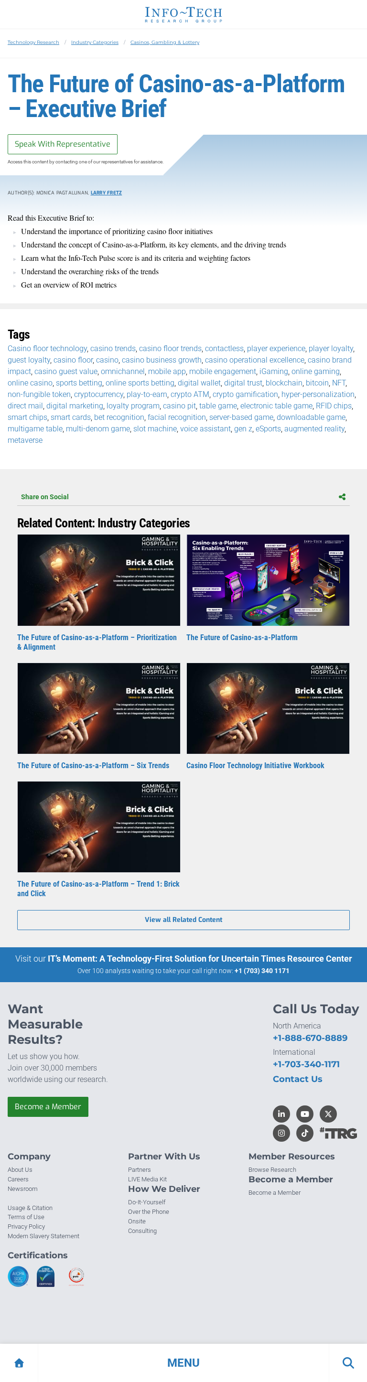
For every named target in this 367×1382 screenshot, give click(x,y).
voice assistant (205, 428)
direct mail (25, 405)
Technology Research (33, 42)
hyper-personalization (318, 394)
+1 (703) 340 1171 (262, 971)
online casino (30, 382)
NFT (338, 382)
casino (107, 359)
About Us (20, 1169)
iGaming (273, 371)
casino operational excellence (254, 359)
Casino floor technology (47, 348)
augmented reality (314, 428)
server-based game (241, 417)
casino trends (113, 348)
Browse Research (272, 1169)
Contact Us (298, 1079)
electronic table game (276, 405)
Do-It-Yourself (146, 1202)
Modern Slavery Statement (43, 1236)
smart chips (27, 417)
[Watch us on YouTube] (304, 1114)
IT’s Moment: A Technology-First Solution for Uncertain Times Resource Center (200, 958)
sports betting (79, 382)
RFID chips (334, 405)
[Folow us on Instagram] (281, 1133)
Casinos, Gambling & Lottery (164, 42)
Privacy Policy (26, 1226)
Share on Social (45, 497)
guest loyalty (29, 359)
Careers (18, 1179)
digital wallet (199, 382)
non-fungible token (39, 394)
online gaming (315, 371)
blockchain (284, 382)
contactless (224, 348)
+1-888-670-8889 (310, 1038)
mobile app (167, 371)
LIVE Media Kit (147, 1179)
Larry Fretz (106, 193)
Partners (139, 1169)
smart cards (71, 417)
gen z (243, 428)
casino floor (73, 359)
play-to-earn (147, 394)
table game (218, 405)
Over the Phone (148, 1211)
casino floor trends (170, 348)
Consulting (142, 1230)
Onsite (137, 1221)
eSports (268, 428)
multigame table (35, 428)
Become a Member (48, 1107)
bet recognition (119, 417)
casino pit (179, 405)
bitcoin (317, 382)
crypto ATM (190, 394)
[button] (183, 1363)
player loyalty (331, 348)
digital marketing (74, 405)
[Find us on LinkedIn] (281, 1114)
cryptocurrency (98, 394)
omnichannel (123, 371)
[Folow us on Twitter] (328, 1114)
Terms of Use (26, 1217)
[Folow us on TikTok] (304, 1133)
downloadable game (311, 417)
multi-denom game (98, 428)
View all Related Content (183, 919)
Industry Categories (95, 42)
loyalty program (133, 405)
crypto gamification (245, 394)
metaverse (25, 440)
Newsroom (23, 1188)
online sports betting (140, 382)
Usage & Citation (30, 1207)
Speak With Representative (62, 144)
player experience (276, 348)
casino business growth (162, 359)
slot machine (155, 428)
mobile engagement (222, 371)
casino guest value (65, 371)
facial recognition (177, 417)
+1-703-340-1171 (306, 1064)
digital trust (243, 382)
